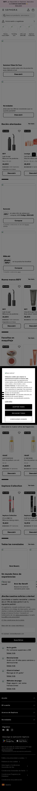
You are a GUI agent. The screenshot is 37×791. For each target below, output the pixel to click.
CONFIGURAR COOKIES (18, 419)
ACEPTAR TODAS (18, 407)
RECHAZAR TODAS (18, 413)
